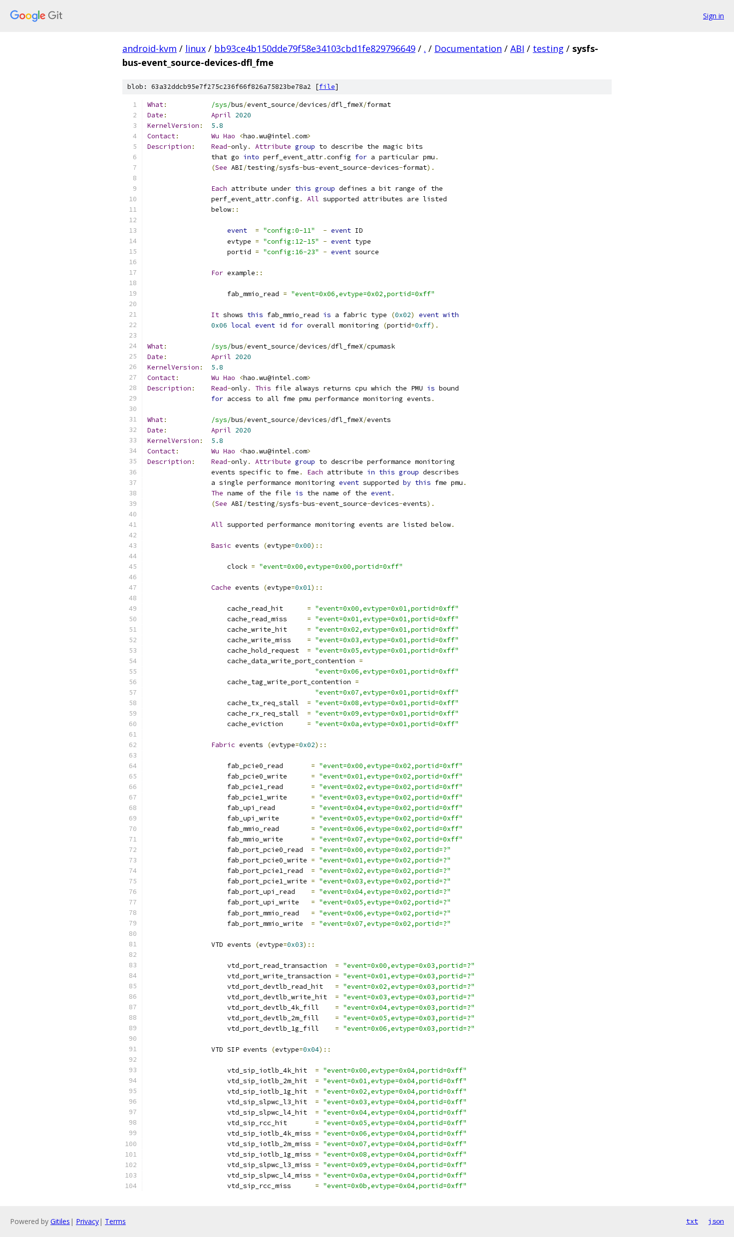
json (716, 1221)
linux (195, 48)
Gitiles (60, 1221)
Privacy (87, 1221)
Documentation (468, 48)
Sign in (713, 15)
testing (548, 48)
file (327, 86)
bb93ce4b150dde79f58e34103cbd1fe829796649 (314, 48)
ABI (517, 48)
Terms (115, 1221)
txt (692, 1221)
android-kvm (149, 48)
